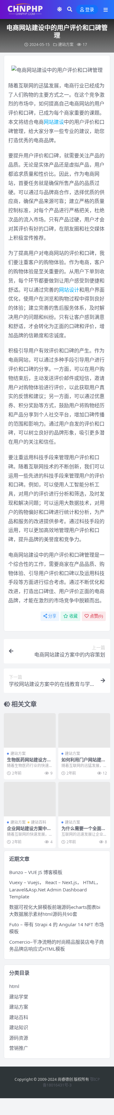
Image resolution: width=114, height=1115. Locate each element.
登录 (89, 9)
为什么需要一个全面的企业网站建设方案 (83, 831)
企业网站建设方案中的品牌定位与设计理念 (29, 831)
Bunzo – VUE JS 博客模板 (35, 872)
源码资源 (18, 1038)
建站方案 (65, 44)
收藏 (73, 616)
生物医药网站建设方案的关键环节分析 (29, 762)
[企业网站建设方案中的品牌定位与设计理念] (30, 799)
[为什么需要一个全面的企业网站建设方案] (84, 799)
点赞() (96, 616)
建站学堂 (18, 996)
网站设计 (69, 289)
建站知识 (18, 1027)
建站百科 (38, 822)
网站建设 (54, 121)
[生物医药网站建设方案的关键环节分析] (30, 730)
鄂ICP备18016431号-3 (71, 1082)
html (14, 986)
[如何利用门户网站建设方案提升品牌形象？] (84, 730)
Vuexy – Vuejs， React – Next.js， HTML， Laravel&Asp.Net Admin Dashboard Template (55, 889)
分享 (52, 616)
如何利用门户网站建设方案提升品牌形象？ (83, 762)
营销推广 (18, 1048)
